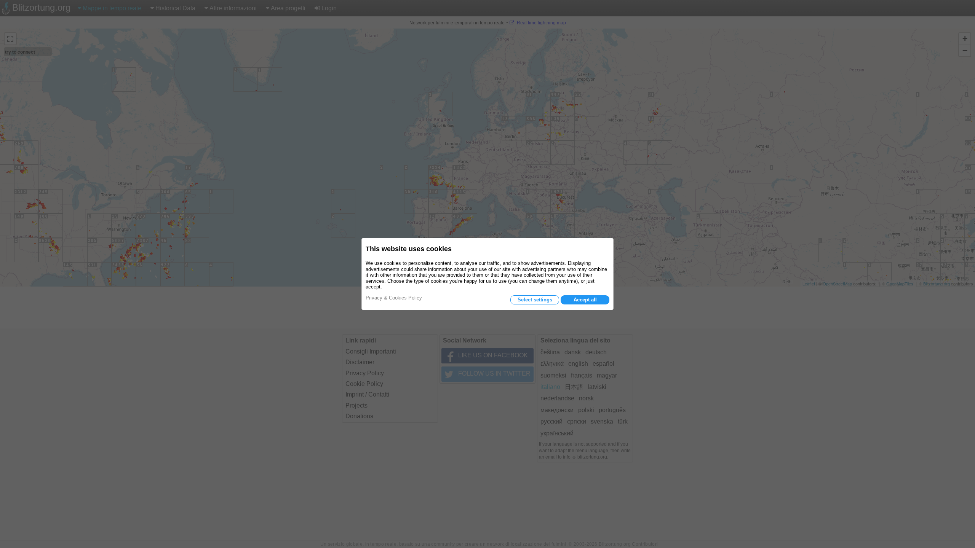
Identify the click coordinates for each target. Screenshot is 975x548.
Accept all (585, 300)
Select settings (535, 300)
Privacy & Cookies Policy (394, 298)
